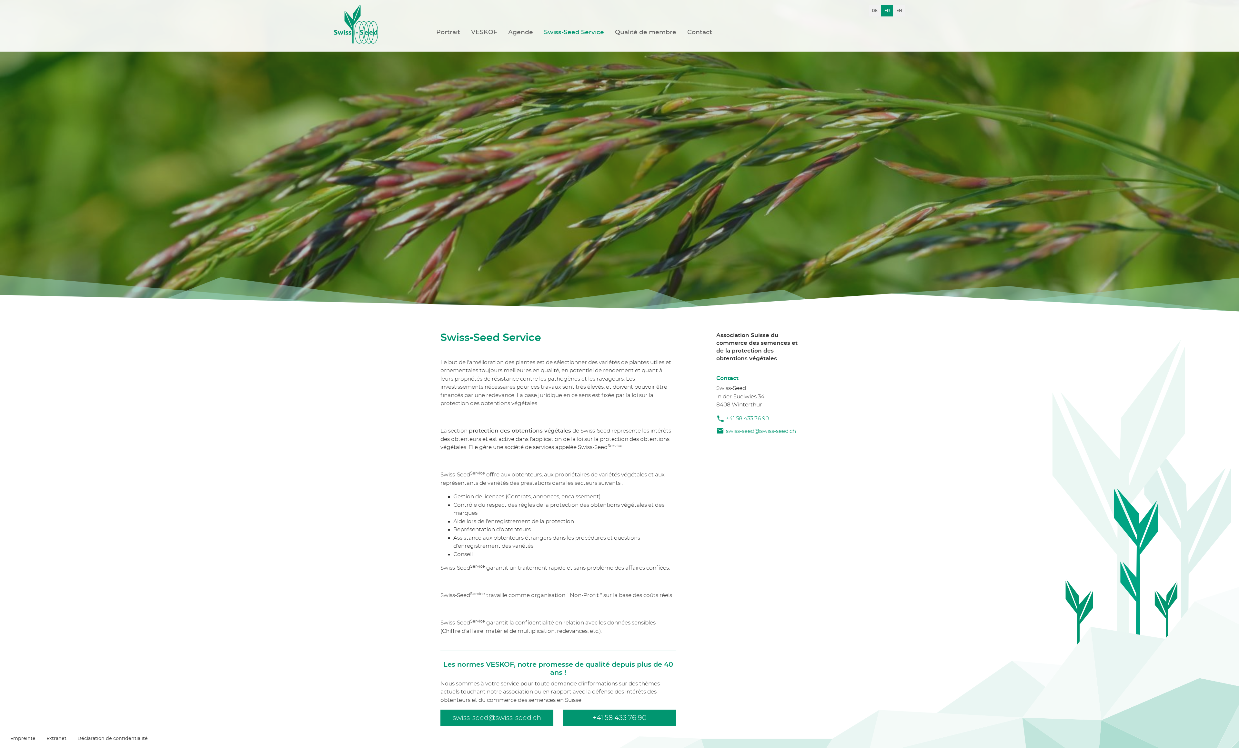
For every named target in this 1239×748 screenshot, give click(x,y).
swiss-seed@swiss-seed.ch (761, 431)
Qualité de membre (645, 32)
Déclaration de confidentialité (112, 738)
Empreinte (22, 738)
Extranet (56, 738)
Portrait (448, 32)
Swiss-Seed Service (574, 32)
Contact (699, 32)
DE (875, 11)
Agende (520, 32)
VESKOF (484, 32)
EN (899, 11)
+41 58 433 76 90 (747, 418)
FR (887, 11)
